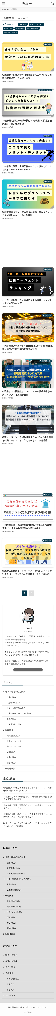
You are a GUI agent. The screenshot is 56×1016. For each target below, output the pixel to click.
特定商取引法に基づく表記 (18, 1007)
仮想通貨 (10, 990)
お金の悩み (20, 28)
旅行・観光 (10, 967)
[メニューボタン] (3, 3)
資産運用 (9, 973)
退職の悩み (11, 719)
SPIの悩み (22, 24)
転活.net (28, 3)
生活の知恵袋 (11, 961)
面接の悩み (8, 28)
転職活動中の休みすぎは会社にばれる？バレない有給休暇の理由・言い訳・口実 (27, 789)
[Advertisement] (28, 243)
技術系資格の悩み (14, 724)
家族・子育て (11, 955)
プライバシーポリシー (39, 1007)
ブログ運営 (10, 995)
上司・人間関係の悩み (16, 708)
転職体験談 (10, 768)
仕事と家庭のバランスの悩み (19, 713)
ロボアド (10, 984)
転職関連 (9, 730)
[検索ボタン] (52, 3)
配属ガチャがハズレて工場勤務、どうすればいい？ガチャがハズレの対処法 (27, 824)
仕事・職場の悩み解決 (15, 692)
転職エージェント (36, 24)
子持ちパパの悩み (10, 32)
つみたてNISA (13, 979)
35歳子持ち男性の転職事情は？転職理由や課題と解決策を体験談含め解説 (27, 798)
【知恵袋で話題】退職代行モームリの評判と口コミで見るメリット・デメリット (27, 806)
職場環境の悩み (13, 703)
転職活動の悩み (32, 28)
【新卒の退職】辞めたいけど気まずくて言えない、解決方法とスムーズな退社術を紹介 (27, 815)
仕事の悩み (11, 697)
